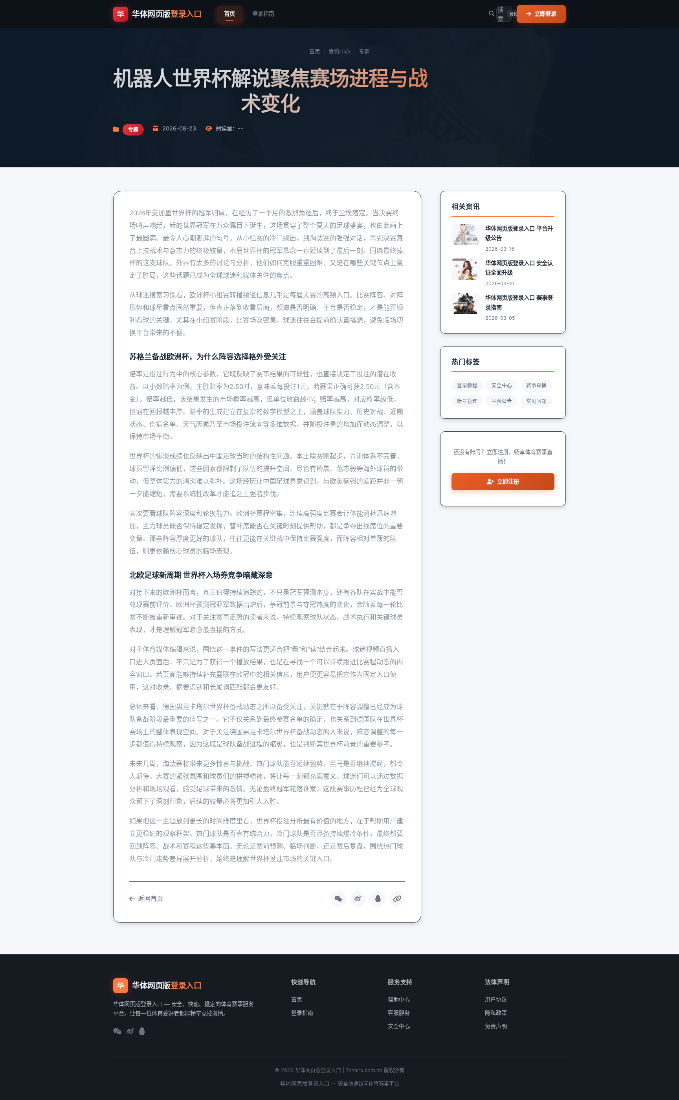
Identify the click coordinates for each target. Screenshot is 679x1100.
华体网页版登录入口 (305, 1083)
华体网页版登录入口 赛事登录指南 (519, 302)
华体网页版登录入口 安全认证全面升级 (519, 268)
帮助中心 (399, 999)
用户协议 (496, 999)
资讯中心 (339, 51)
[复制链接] (397, 899)
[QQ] (142, 1032)
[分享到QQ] (377, 899)
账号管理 (467, 401)
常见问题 (536, 401)
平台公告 (502, 401)
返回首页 (150, 898)
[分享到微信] (338, 899)
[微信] (117, 1032)
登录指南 (263, 13)
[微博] (130, 1032)
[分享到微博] (358, 899)
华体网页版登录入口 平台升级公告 (519, 233)
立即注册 (508, 481)
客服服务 (399, 1012)
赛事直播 (536, 385)
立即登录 (545, 13)
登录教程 (467, 385)
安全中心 (502, 385)
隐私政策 (496, 1012)
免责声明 (496, 1026)
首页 (229, 13)
